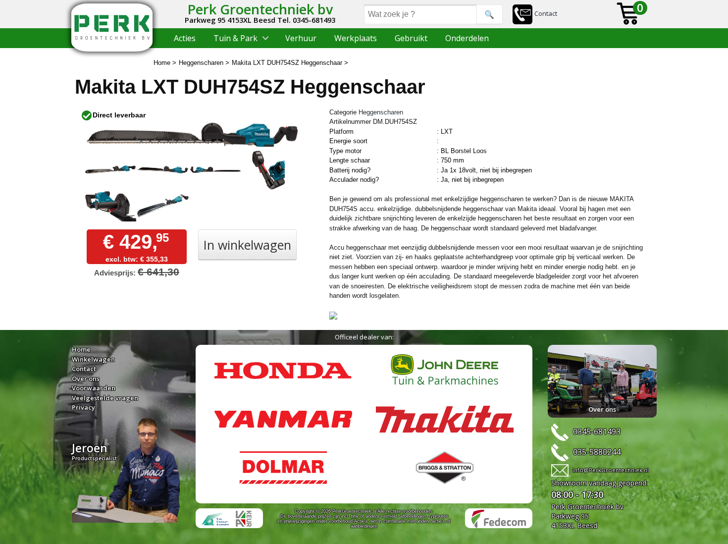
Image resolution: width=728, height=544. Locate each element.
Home (81, 349)
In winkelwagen (247, 244)
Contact (545, 13)
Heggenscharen (381, 112)
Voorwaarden (93, 387)
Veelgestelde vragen (105, 397)
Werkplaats (355, 38)
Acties (185, 38)
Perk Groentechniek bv (260, 9)
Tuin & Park (235, 38)
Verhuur (300, 38)
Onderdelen (467, 38)
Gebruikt (411, 38)
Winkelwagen (93, 359)
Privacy (83, 407)
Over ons (86, 378)
